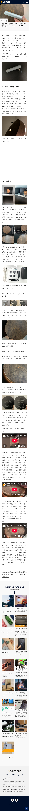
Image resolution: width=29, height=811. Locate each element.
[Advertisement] (14, 154)
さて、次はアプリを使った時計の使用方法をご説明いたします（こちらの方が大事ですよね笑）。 (14, 574)
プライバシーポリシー (15, 804)
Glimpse (6, 2)
